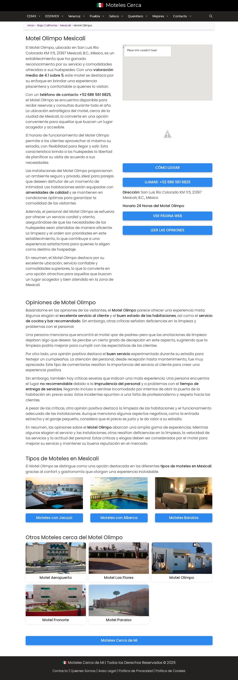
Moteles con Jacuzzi (54, 517)
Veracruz (74, 16)
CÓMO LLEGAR (167, 167)
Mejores (158, 16)
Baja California (47, 25)
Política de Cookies (170, 671)
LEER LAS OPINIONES (167, 230)
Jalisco (114, 16)
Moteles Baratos (183, 517)
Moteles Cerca (123, 5)
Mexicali (65, 25)
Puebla (95, 16)
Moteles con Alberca (119, 517)
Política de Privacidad (136, 671)
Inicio (31, 25)
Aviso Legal (107, 671)
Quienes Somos (83, 671)
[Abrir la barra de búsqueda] (210, 16)
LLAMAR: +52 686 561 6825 (167, 182)
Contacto (180, 16)
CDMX (31, 16)
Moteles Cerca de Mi (119, 640)
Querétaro (135, 16)
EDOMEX (52, 16)
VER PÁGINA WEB (167, 215)
